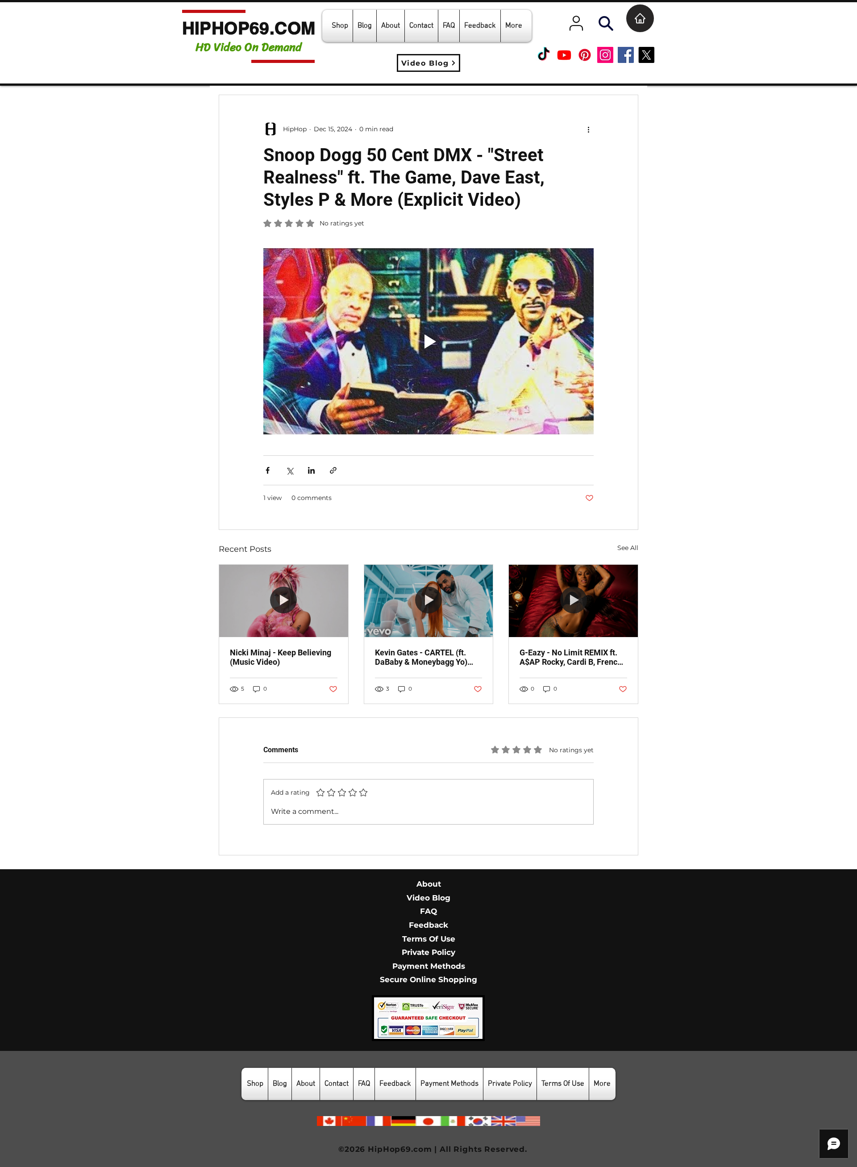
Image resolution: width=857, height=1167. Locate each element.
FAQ (428, 911)
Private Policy (428, 952)
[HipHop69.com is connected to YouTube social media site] (564, 55)
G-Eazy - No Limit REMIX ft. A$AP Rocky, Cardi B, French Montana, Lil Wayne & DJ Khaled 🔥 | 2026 (571, 657)
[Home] (640, 18)
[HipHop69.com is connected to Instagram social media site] (605, 55)
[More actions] (588, 129)
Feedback (428, 925)
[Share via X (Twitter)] (289, 470)
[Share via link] (333, 470)
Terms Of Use (428, 938)
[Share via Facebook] (267, 470)
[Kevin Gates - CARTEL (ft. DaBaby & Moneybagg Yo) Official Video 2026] (428, 601)
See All (627, 548)
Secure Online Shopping (428, 979)
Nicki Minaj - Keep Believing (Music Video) (280, 657)
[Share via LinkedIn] (311, 470)
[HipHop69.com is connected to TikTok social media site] (544, 55)
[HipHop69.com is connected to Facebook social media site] (626, 55)
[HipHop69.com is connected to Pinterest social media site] (585, 55)
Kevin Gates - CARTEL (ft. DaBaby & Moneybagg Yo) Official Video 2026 (421, 657)
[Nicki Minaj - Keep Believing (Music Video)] (283, 601)
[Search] (605, 23)
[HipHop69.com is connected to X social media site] (646, 55)
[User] (576, 23)
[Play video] (428, 341)
